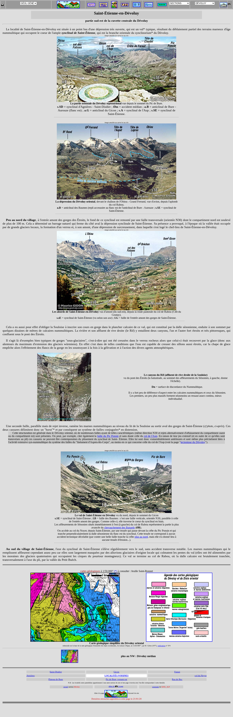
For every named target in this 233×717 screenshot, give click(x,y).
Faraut (177, 672)
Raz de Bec (177, 679)
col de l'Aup (150, 436)
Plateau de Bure (55, 679)
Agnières (30, 675)
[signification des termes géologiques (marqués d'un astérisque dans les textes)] (136, 6)
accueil (65, 687)
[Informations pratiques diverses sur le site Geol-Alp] (91, 5)
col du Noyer (201, 675)
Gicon (116, 672)
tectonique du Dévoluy (193, 442)
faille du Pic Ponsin (108, 436)
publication (161, 646)
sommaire (155, 687)
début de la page (116, 686)
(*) (115, 571)
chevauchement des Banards (119, 527)
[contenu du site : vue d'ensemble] (103, 6)
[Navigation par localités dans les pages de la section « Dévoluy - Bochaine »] (223, 6)
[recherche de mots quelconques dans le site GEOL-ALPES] (162, 3)
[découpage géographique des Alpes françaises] (114, 2)
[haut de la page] (229, 3)
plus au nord (141, 536)
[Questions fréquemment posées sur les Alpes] (125, 3)
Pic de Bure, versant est (116, 679)
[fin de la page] (2, 3)
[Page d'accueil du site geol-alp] (68, 4)
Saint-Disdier (56, 672)
